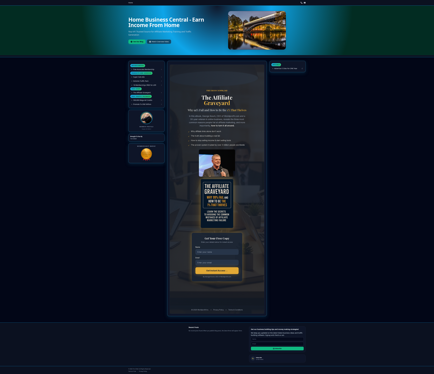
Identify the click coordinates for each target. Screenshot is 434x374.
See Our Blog (138, 42)
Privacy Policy (143, 371)
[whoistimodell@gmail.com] (305, 2)
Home (130, 3)
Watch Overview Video (160, 42)
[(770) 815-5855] (301, 2)
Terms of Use (132, 371)
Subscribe (278, 348)
